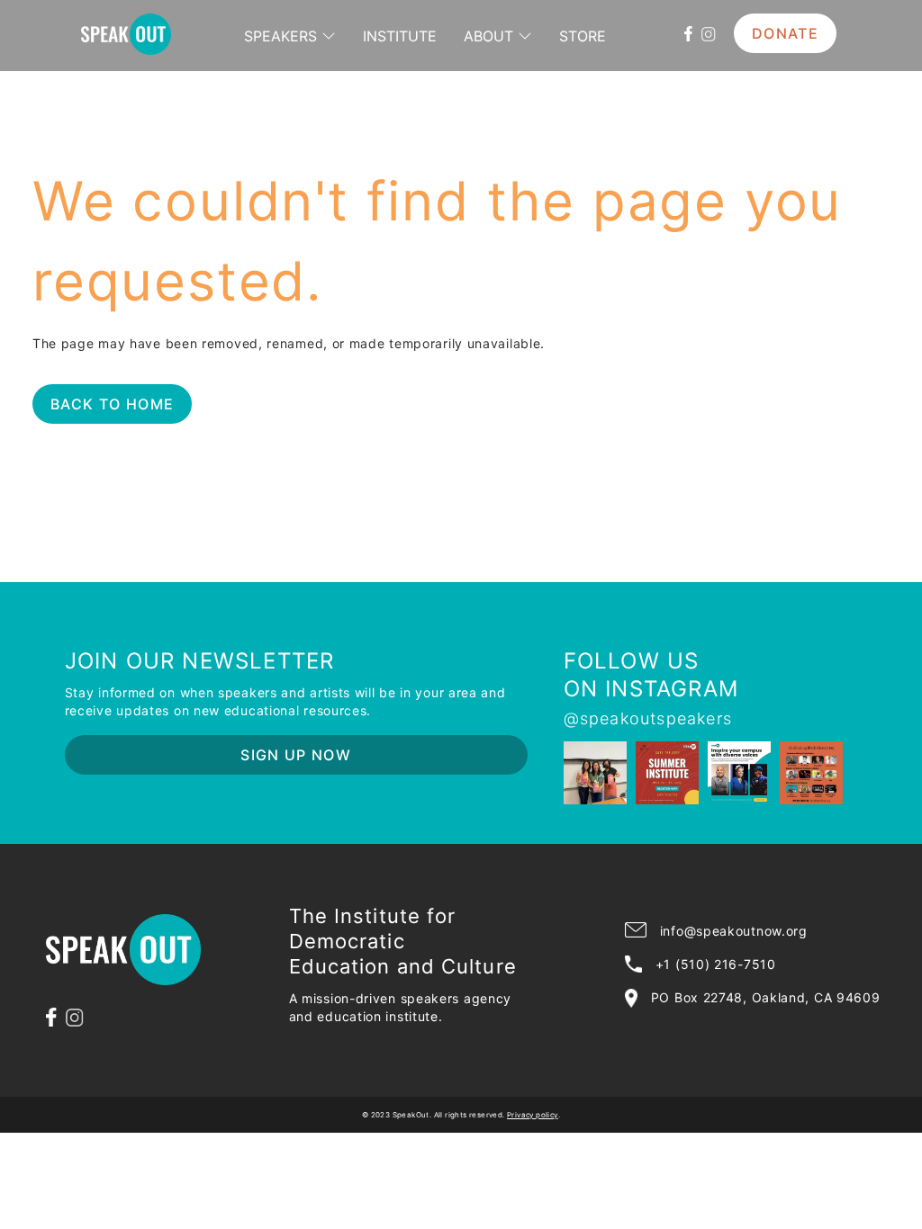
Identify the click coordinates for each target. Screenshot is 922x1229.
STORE (582, 36)
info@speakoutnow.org (734, 930)
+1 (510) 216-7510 (715, 964)
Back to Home (112, 404)
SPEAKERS (280, 36)
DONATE (785, 33)
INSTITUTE (400, 36)
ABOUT (488, 36)
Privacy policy (532, 1114)
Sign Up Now (295, 755)
